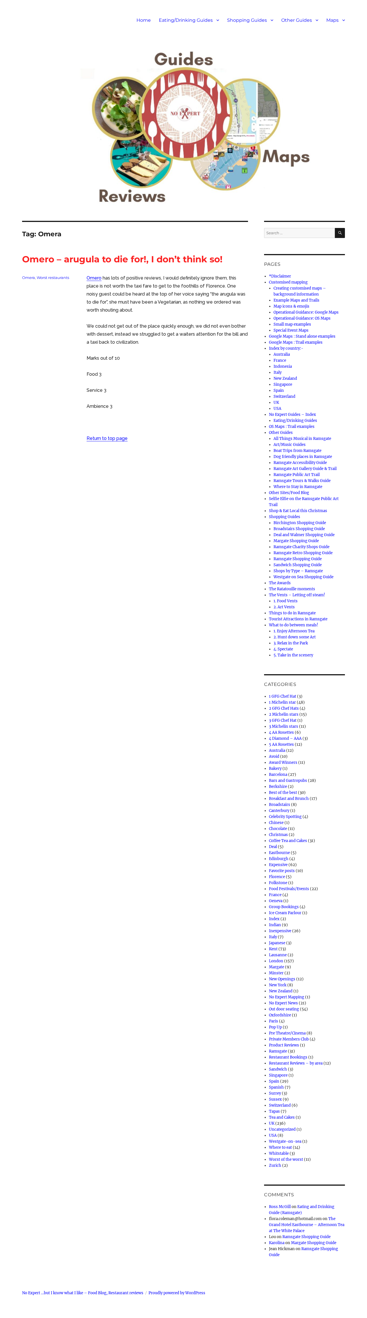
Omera (28, 277)
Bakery (275, 768)
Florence (277, 876)
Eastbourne (279, 852)
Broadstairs (279, 804)
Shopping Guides (247, 20)
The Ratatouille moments (292, 589)
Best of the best (283, 792)
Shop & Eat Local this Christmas (298, 510)
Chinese (276, 822)
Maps (332, 20)
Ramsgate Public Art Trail (297, 474)
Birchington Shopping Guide (300, 522)
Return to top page (107, 438)
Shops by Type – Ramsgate (298, 570)
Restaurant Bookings (288, 1057)
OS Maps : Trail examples (292, 426)
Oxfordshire (280, 1015)
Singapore (283, 384)
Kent (273, 949)
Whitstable (279, 1153)
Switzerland (284, 396)
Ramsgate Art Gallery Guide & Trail (305, 468)
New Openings (282, 979)
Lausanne (278, 955)
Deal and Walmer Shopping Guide (304, 534)
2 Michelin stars (283, 714)
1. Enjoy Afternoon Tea (294, 631)
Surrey (275, 1093)
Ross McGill (280, 1206)
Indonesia (283, 366)
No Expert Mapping (286, 997)
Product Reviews (284, 1045)
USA (277, 408)
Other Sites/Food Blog (289, 492)
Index (274, 918)
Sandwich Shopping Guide (298, 564)
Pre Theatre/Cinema (287, 1033)
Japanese (277, 943)
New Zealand (285, 378)
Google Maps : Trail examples (296, 342)
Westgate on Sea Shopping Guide (303, 577)
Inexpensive (280, 930)
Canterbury (279, 810)
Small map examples (292, 324)
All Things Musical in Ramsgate (302, 438)
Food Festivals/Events (289, 888)
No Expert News (283, 1003)
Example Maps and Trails (296, 300)
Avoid (274, 756)
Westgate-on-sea (285, 1141)
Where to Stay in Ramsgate (298, 486)
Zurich (275, 1165)
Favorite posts (282, 870)
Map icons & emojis (291, 306)
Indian (275, 924)
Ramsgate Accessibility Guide (300, 462)
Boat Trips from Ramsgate (297, 450)
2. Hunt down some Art (295, 637)
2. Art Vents (284, 607)
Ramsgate (278, 1051)
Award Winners (283, 762)
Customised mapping (288, 282)
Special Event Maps (291, 330)
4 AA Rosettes (281, 732)
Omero (94, 278)
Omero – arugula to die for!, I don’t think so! (122, 259)
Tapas (274, 1111)
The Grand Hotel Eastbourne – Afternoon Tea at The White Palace (306, 1224)
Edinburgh (278, 858)
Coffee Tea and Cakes (288, 840)
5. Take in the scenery (293, 655)
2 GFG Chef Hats (284, 708)
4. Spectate (283, 649)
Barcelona (278, 774)
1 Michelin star (282, 702)
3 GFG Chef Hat (282, 720)
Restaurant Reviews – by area (296, 1063)
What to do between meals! (293, 625)
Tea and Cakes (282, 1117)
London (276, 961)
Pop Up (275, 1027)
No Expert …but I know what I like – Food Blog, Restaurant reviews (82, 1293)
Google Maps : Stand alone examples (302, 336)
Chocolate (278, 828)
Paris (273, 1021)
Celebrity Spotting (285, 816)
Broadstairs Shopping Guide (299, 528)
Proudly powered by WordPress (177, 1293)
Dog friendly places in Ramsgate (303, 456)
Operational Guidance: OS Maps (302, 318)
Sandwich (278, 1069)
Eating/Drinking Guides (186, 20)
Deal (273, 846)
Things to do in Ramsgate (292, 613)
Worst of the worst (286, 1159)
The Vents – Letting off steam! (297, 595)
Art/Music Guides (290, 444)
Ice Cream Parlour (285, 912)
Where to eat (280, 1147)
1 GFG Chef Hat (282, 696)
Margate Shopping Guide (296, 540)
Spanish (276, 1087)
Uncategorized (282, 1129)
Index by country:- (286, 348)
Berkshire (278, 786)
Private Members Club (289, 1039)
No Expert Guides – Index (292, 414)
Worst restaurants (53, 277)
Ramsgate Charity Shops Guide (301, 546)
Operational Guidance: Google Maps (306, 312)
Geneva (275, 900)
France (280, 360)
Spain (279, 390)
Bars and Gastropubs (288, 780)
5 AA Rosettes (281, 744)
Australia (282, 354)
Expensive (278, 864)
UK (276, 402)
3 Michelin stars (283, 726)
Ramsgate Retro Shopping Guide (303, 552)
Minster (276, 973)
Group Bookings (284, 906)
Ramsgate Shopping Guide (298, 558)
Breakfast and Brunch (289, 798)
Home (143, 20)
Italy (278, 372)
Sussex (275, 1099)
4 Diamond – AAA (285, 738)
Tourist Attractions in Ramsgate (298, 619)
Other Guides (296, 20)
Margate (276, 967)
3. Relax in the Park (291, 643)
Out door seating (284, 1009)
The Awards (280, 583)
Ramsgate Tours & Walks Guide (302, 480)
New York (277, 985)
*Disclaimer (280, 276)
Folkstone (278, 882)
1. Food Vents (286, 601)
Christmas (278, 834)
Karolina (276, 1242)
